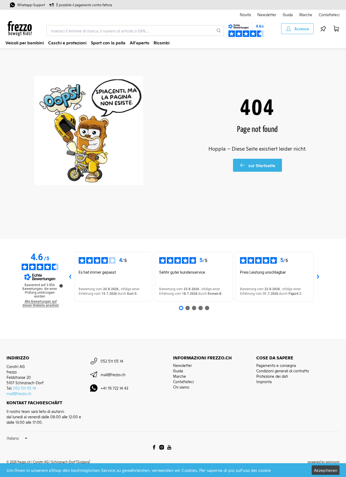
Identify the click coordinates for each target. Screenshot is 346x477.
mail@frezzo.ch (18, 393)
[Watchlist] (323, 28)
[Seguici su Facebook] (154, 447)
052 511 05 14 (24, 387)
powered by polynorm (324, 461)
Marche (305, 14)
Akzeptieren (325, 470)
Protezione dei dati (272, 376)
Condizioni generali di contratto (282, 370)
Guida (288, 14)
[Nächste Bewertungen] (318, 276)
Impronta (264, 381)
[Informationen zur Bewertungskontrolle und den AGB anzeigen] (61, 286)
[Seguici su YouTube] (169, 447)
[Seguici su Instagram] (161, 447)
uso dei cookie (257, 470)
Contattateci (329, 14)
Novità (245, 14)
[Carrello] (336, 28)
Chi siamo (181, 386)
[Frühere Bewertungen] (70, 276)
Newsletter (266, 14)
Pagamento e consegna (276, 365)
